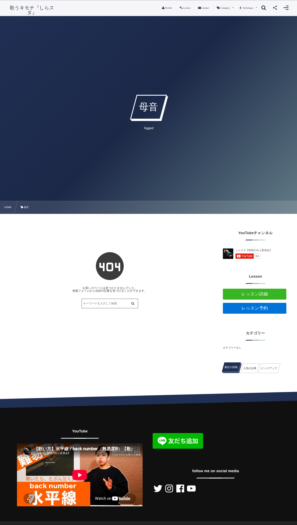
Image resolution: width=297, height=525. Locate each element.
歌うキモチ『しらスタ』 (32, 10)
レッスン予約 (254, 308)
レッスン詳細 (254, 294)
